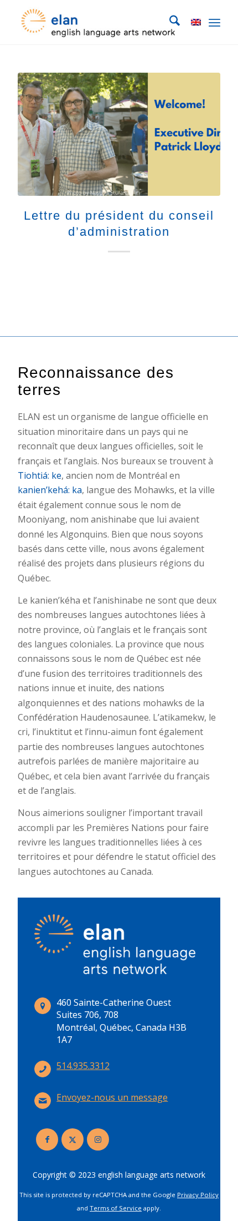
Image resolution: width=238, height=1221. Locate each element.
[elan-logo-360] (98, 22)
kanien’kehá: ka (50, 490)
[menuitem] (169, 22)
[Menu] (214, 22)
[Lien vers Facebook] (47, 1139)
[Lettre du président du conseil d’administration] (119, 134)
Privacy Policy (198, 1194)
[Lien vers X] (72, 1139)
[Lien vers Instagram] (98, 1139)
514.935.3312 (83, 1066)
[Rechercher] (169, 22)
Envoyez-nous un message (112, 1097)
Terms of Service (116, 1208)
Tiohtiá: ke (39, 475)
